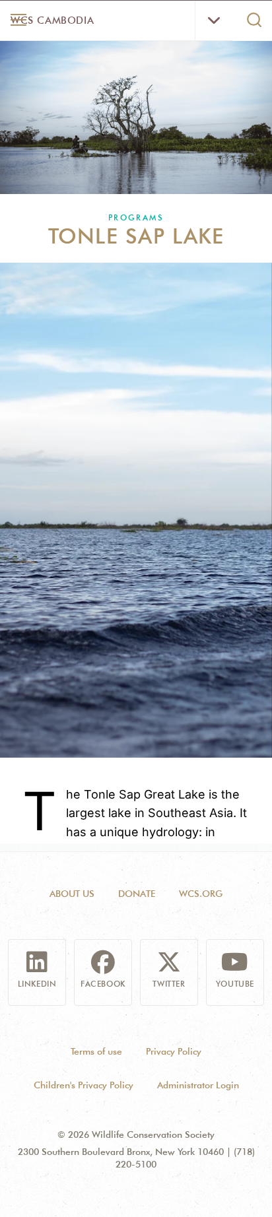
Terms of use (96, 1051)
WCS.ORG (200, 893)
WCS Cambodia (52, 20)
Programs (136, 217)
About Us (72, 893)
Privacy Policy (173, 1051)
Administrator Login (198, 1085)
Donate (136, 893)
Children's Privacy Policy (83, 1085)
